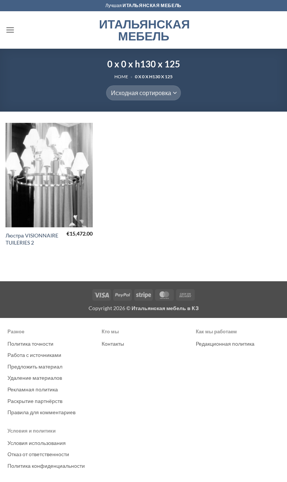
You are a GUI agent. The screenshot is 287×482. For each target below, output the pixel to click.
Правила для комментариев (41, 412)
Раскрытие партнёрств (34, 401)
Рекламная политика (32, 389)
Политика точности (30, 343)
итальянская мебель (152, 5)
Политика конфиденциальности (46, 466)
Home (121, 76)
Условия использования (36, 443)
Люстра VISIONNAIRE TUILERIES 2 (32, 239)
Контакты (113, 343)
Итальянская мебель (143, 30)
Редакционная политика (225, 343)
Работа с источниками (34, 355)
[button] (10, 30)
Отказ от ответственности (38, 454)
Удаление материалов (34, 378)
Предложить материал (34, 366)
